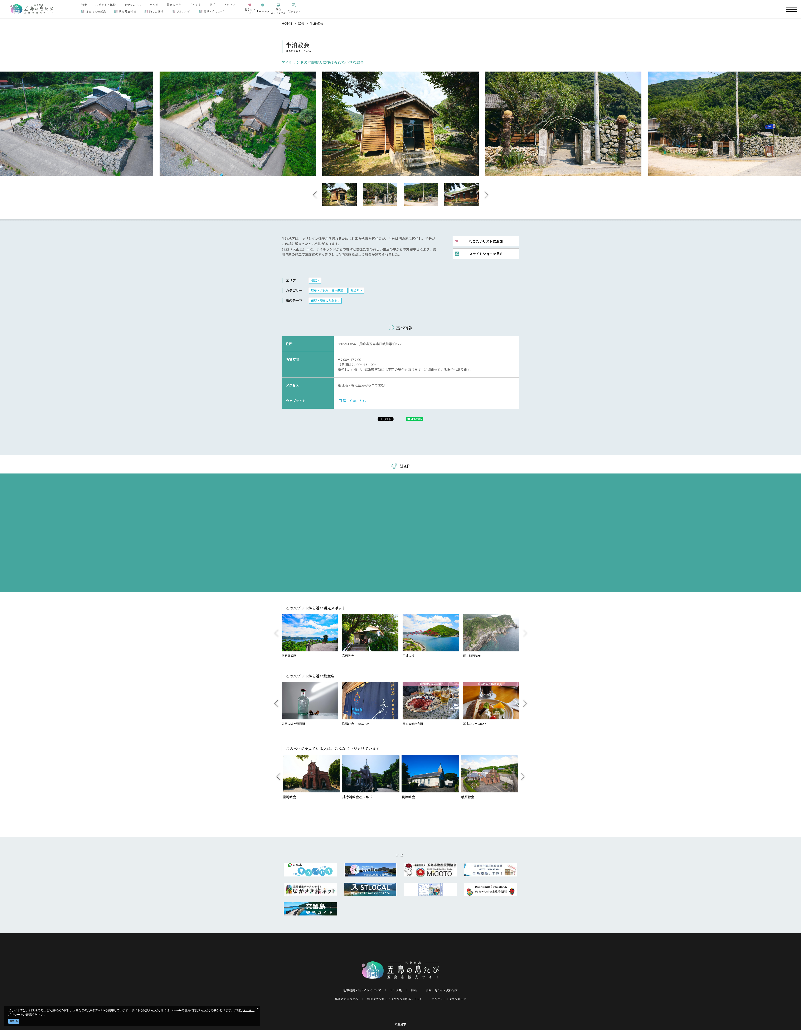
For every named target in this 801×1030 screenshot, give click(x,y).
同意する (14, 1021)
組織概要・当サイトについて (362, 990)
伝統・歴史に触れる (324, 300)
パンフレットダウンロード (449, 999)
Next (486, 194)
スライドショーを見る (486, 253)
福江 (314, 280)
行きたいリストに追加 (486, 241)
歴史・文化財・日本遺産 (327, 290)
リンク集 (396, 990)
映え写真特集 (127, 11)
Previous (315, 194)
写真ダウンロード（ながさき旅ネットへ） (395, 999)
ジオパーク (183, 11)
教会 (301, 23)
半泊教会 (316, 23)
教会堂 (355, 290)
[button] (263, 9)
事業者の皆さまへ (346, 999)
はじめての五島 (96, 11)
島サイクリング (214, 11)
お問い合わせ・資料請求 (442, 990)
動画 (414, 990)
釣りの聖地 (156, 11)
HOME (287, 23)
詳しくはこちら (354, 401)
